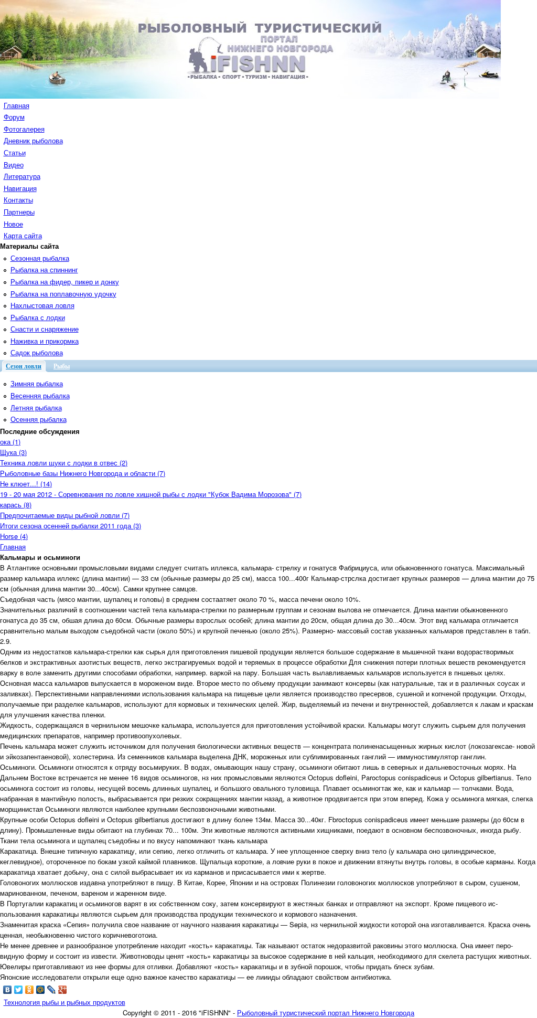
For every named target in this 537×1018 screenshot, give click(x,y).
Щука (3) (13, 452)
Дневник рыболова (33, 140)
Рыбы (61, 366)
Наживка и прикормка (44, 341)
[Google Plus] (62, 989)
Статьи (15, 152)
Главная (16, 105)
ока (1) (10, 442)
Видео (14, 164)
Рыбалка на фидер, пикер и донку (64, 282)
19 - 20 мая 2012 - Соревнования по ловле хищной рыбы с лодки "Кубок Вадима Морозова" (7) (151, 494)
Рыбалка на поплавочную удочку (63, 294)
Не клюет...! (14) (26, 484)
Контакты (18, 200)
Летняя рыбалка (36, 407)
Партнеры (19, 212)
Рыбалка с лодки (37, 317)
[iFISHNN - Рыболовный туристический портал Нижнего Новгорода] (250, 96)
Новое (13, 224)
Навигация (20, 188)
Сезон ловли (23, 366)
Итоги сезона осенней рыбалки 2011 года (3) (70, 526)
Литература (22, 176)
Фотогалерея (24, 129)
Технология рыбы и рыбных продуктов (64, 1002)
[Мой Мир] (40, 989)
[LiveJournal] (51, 989)
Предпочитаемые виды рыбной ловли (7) (65, 515)
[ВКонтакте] (7, 989)
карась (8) (15, 505)
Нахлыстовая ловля (42, 305)
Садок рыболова (36, 352)
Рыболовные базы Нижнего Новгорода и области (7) (82, 473)
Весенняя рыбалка (40, 395)
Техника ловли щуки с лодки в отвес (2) (63, 463)
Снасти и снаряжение (44, 329)
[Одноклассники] (29, 989)
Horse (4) (14, 536)
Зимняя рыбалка (36, 383)
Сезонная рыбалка (39, 258)
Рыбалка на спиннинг (44, 269)
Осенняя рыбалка (38, 419)
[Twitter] (18, 989)
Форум (14, 117)
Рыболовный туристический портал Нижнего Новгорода (325, 1012)
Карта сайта (23, 235)
